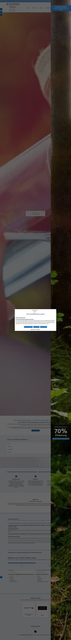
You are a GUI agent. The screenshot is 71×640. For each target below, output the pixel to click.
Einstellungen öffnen (28, 327)
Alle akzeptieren (43, 327)
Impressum (38, 329)
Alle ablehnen (36, 327)
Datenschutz (33, 329)
